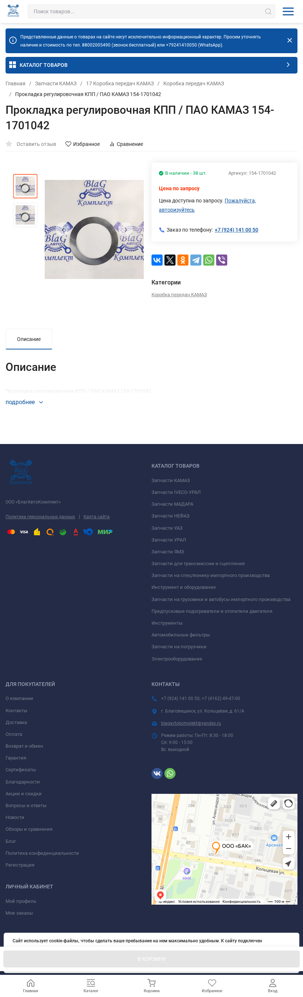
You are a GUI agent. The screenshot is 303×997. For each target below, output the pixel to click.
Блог (11, 841)
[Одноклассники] (182, 260)
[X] (170, 260)
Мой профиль (21, 901)
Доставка (16, 722)
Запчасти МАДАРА (172, 504)
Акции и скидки (24, 793)
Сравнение (130, 144)
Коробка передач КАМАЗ (193, 83)
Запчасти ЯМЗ (168, 551)
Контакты (16, 710)
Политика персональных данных (40, 516)
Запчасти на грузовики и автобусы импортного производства (221, 599)
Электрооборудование (177, 659)
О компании (19, 698)
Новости (15, 817)
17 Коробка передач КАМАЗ (120, 83)
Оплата (14, 734)
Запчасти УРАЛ (169, 540)
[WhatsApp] (208, 260)
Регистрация (20, 865)
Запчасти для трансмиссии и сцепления (198, 563)
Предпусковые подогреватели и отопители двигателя (212, 611)
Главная (15, 83)
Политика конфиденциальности (42, 853)
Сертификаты (21, 769)
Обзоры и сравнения (29, 829)
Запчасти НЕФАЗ (171, 516)
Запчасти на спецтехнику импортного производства (211, 575)
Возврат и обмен (24, 746)
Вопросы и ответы (26, 805)
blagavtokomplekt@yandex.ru (191, 723)
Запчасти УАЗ (167, 528)
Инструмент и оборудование (184, 587)
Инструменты (167, 623)
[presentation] (62, 229)
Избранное (86, 144)
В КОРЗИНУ (151, 959)
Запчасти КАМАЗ (55, 83)
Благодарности (23, 782)
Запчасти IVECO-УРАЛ (176, 492)
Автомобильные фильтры (181, 635)
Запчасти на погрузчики (179, 646)
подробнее (21, 402)
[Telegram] (195, 260)
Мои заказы (19, 913)
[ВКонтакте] (157, 260)
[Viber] (221, 260)
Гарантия (16, 758)
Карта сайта (97, 516)
